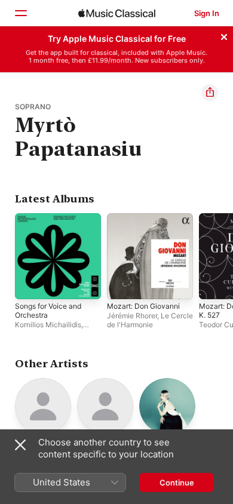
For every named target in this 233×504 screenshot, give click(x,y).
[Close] (224, 35)
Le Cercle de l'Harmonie (150, 320)
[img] (116, 13)
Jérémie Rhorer (132, 315)
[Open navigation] (20, 13)
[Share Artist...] (209, 92)
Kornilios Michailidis (48, 324)
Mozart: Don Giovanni (143, 306)
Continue (177, 482)
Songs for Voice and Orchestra (48, 310)
